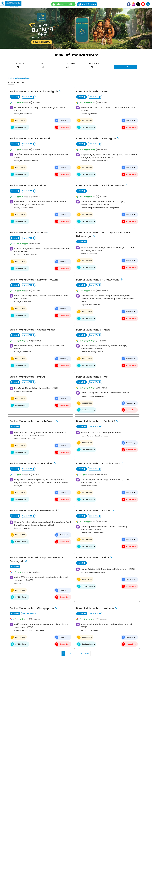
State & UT (19, 63)
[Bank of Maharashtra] (12, 4)
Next (87, 653)
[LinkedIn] (148, 4)
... (75, 653)
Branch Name (70, 63)
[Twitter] (138, 4)
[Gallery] (76, 28)
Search (125, 67)
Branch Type (94, 63)
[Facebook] (128, 4)
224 (80, 653)
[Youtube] (143, 4)
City (41, 63)
